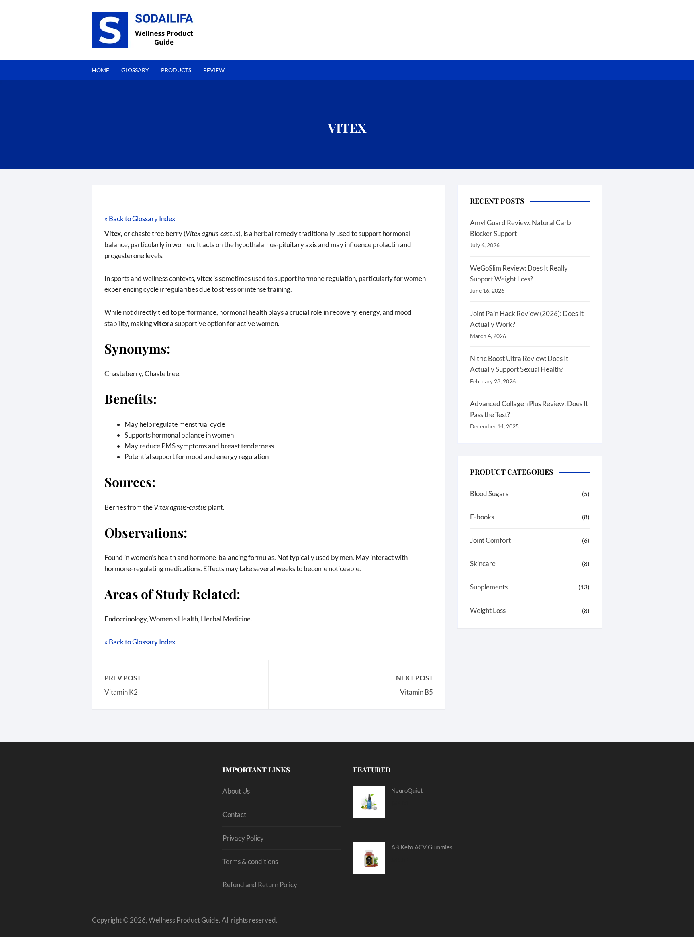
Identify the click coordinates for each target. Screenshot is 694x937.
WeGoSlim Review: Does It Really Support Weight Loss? (519, 273)
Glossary (135, 70)
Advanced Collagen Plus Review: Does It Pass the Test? (529, 409)
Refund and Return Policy (259, 884)
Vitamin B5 (416, 692)
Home (100, 70)
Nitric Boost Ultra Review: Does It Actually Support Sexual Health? (519, 363)
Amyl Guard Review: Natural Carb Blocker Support (520, 228)
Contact (234, 814)
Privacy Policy (243, 838)
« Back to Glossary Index (140, 218)
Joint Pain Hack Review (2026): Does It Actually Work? (527, 318)
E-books (482, 517)
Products (176, 70)
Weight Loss (488, 610)
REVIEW (214, 70)
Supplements (489, 587)
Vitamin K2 (121, 692)
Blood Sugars (489, 493)
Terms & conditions (250, 861)
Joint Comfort (490, 540)
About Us (236, 791)
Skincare (483, 563)
